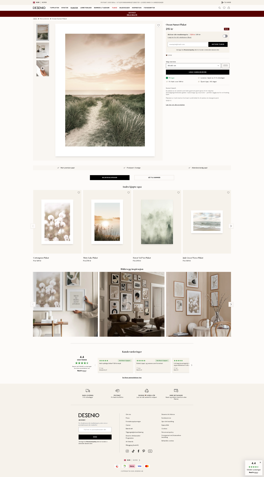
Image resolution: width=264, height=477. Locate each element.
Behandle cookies (168, 441)
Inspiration (136, 8)
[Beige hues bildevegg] (65, 304)
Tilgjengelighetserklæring (134, 432)
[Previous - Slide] (33, 226)
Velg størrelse (171, 62)
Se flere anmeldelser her (132, 378)
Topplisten (54, 8)
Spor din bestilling (168, 421)
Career (128, 425)
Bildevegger (125, 8)
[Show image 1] (42, 32)
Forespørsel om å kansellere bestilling (171, 436)
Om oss (128, 414)
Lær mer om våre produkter (175, 105)
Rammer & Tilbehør (101, 8)
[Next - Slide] (231, 226)
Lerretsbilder (86, 8)
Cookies (164, 429)
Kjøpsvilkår (165, 425)
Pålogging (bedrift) (132, 445)
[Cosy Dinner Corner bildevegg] (198, 304)
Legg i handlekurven (197, 72)
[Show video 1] (42, 68)
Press (128, 418)
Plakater (74, 8)
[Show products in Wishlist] (224, 7)
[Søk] (219, 8)
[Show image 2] (42, 51)
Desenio (138, 471)
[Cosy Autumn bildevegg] (132, 304)
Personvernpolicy (189, 50)
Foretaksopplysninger (133, 421)
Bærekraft (129, 429)
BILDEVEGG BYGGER (109, 177)
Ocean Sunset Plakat (59, 19)
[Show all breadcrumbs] (35, 19)
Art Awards (129, 441)
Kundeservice (166, 418)
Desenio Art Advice (168, 414)
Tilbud (114, 8)
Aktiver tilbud (218, 44)
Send (95, 437)
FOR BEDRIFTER (149, 8)
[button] (225, 65)
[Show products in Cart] (228, 7)
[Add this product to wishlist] (158, 25)
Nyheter (64, 8)
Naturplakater (45, 19)
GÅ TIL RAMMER (154, 177)
